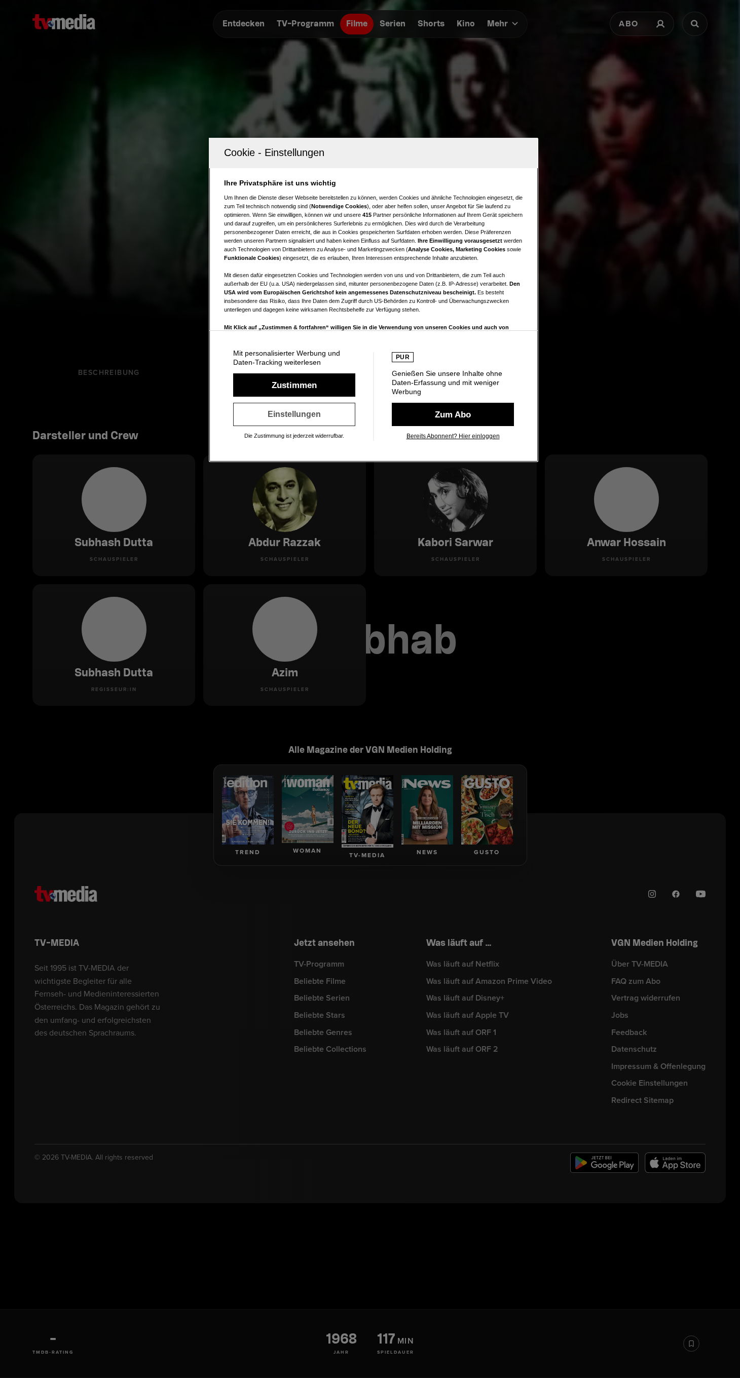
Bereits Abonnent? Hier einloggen (453, 436)
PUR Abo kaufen (453, 414)
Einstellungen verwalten (294, 414)
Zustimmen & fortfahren (294, 385)
